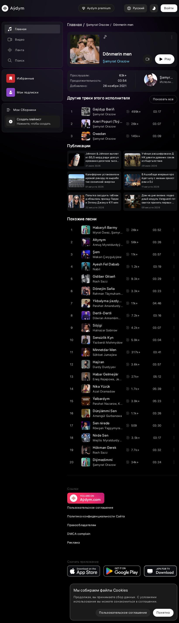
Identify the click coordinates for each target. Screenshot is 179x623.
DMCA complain (78, 533)
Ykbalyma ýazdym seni (111, 301)
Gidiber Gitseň (104, 276)
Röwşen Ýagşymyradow (109, 428)
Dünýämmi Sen (105, 411)
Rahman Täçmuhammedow (112, 293)
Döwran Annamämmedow (110, 318)
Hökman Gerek (104, 448)
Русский (138, 8)
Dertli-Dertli (102, 313)
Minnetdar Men (104, 350)
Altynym (99, 240)
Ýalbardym (101, 399)
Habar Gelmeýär (106, 374)
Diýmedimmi (103, 460)
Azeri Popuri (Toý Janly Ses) (115, 121)
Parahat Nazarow (105, 403)
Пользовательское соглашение (90, 507)
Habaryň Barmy (105, 227)
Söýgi (97, 325)
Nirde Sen (100, 435)
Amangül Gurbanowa (107, 416)
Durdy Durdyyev (104, 367)
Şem (96, 252)
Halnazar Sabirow (105, 330)
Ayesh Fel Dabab (106, 264)
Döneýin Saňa (104, 289)
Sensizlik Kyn (103, 338)
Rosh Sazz (100, 281)
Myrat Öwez (101, 232)
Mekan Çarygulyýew (107, 257)
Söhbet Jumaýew (105, 354)
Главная (74, 24)
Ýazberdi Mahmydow (108, 342)
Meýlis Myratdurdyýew (109, 440)
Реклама (73, 542)
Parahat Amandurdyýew (109, 306)
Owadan (99, 134)
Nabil (96, 269)
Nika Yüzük (101, 386)
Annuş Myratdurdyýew (108, 244)
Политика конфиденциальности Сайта (96, 516)
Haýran (98, 362)
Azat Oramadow (104, 391)
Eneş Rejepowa (103, 379)
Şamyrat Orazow (97, 24)
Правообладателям (81, 525)
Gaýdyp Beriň (103, 109)
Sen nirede (101, 423)
